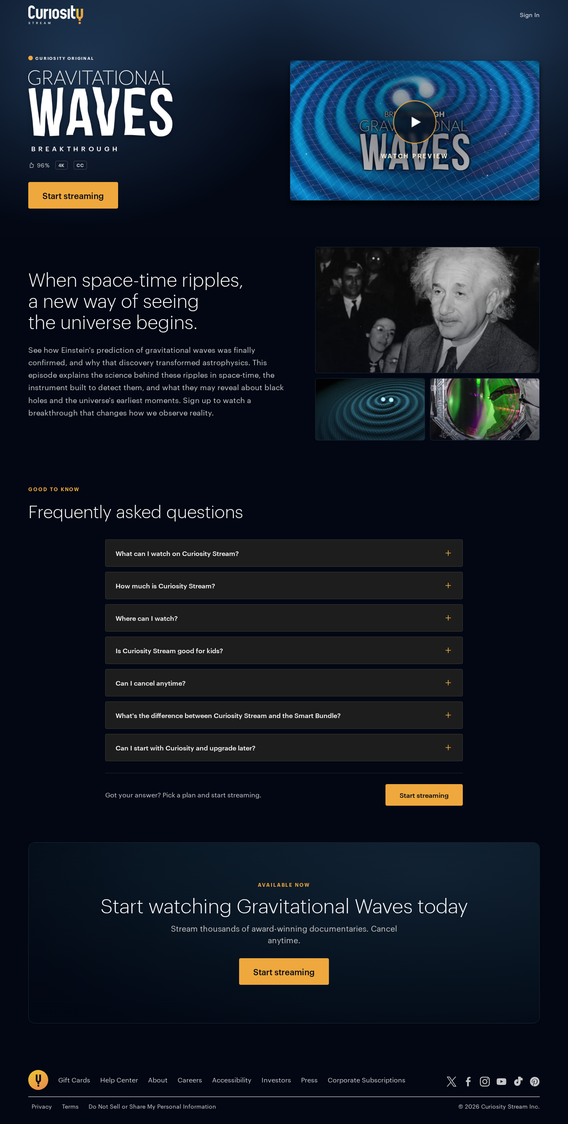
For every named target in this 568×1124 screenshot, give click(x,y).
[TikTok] (518, 1081)
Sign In (530, 14)
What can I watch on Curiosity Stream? (177, 553)
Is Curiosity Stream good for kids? (169, 650)
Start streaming (73, 195)
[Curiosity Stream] (55, 14)
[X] (451, 1081)
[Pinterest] (534, 1081)
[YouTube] (501, 1081)
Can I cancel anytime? (150, 682)
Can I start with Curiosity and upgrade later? (185, 747)
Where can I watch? (147, 617)
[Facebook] (468, 1081)
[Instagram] (485, 1081)
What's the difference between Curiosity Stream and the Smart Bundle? (228, 715)
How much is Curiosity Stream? (165, 585)
